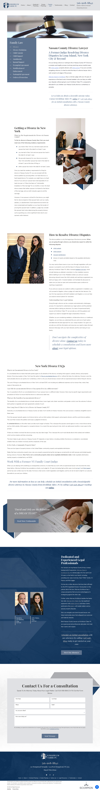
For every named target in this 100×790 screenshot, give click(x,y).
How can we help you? (21, 716)
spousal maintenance (59, 255)
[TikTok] (53, 774)
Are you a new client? (21, 710)
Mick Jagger (86, 468)
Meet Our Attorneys (71, 652)
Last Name (54, 698)
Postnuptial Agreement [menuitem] (21, 74)
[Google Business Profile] (46, 774)
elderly (72, 606)
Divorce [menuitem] (16, 47)
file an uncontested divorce (49, 376)
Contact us (72, 340)
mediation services (80, 269)
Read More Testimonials (26, 521)
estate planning (75, 603)
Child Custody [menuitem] (18, 53)
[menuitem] (23, 5)
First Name (18, 698)
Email (53, 704)
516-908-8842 (85, 2)
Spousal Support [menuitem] (18, 62)
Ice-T (79, 468)
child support (57, 251)
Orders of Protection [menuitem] (20, 77)
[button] (97, 787)
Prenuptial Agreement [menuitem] (21, 65)
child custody (57, 248)
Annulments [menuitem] (17, 59)
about (55, 348)
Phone (17, 704)
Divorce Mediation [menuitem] (19, 50)
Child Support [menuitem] (18, 56)
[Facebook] (50, 774)
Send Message (50, 736)
